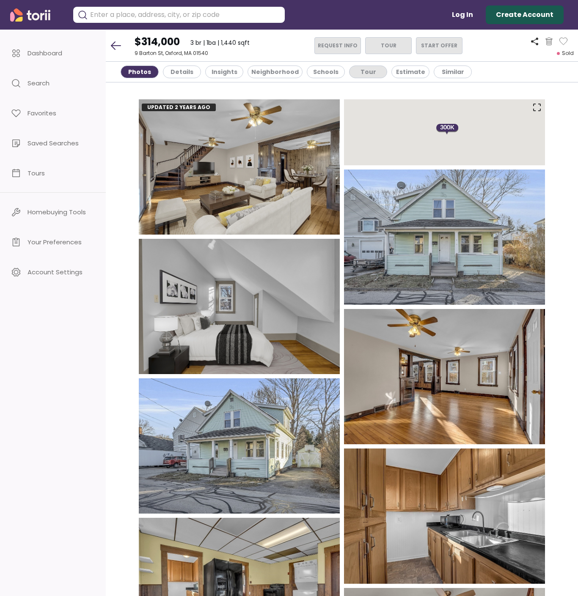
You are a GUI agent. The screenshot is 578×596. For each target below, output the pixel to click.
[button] (53, 53)
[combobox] (185, 15)
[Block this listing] (549, 41)
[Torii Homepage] (36, 15)
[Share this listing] (535, 41)
